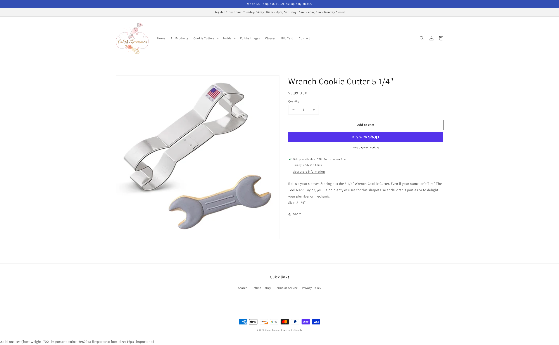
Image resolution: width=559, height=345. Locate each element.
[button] (205, 38)
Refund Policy (261, 288)
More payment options (365, 147)
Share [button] (297, 214)
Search (243, 288)
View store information (309, 171)
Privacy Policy (311, 288)
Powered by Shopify (291, 330)
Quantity (293, 101)
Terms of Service (286, 288)
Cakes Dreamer (273, 330)
